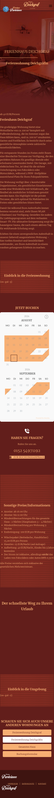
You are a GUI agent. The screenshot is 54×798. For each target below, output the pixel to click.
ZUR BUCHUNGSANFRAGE (29, 457)
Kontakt (42, 784)
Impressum (13, 784)
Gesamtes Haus (27, 746)
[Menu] (50, 6)
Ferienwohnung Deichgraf (27, 732)
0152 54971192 (27, 450)
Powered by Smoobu (43, 418)
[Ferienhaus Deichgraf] (32, 5)
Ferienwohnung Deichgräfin (27, 739)
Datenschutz (28, 784)
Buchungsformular (27, 754)
